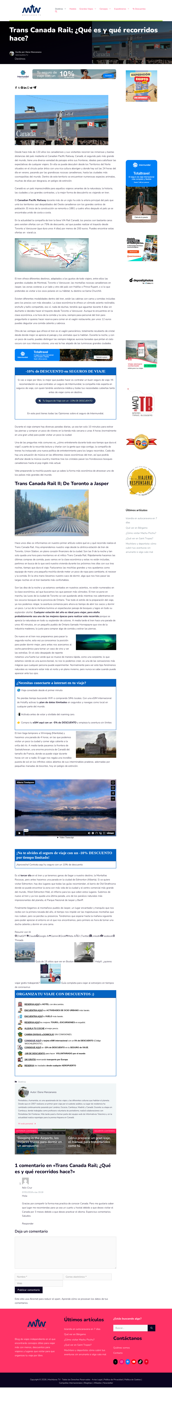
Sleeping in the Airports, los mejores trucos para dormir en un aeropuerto (39, 1142)
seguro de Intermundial (69, 384)
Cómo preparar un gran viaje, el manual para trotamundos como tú (89, 1142)
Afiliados (97, 1383)
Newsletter (108, 1383)
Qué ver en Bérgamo (137, 527)
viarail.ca (31, 232)
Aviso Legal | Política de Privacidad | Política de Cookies (116, 1379)
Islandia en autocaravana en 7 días (82, 1329)
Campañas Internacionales (70, 1383)
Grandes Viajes (86, 9)
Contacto (118, 1353)
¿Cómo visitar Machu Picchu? (141, 533)
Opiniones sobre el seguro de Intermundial (80, 413)
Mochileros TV (54, 1379)
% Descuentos (139, 9)
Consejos (104, 9)
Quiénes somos (121, 1347)
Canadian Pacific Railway (61, 156)
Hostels (72, 9)
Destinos (59, 9)
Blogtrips (88, 1383)
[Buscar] (151, 1328)
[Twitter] (19, 88)
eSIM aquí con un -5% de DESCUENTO (54, 722)
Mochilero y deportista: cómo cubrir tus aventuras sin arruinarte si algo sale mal (141, 547)
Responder (27, 1223)
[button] (56, 11)
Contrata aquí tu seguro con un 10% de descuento (56, 864)
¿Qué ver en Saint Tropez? (139, 538)
